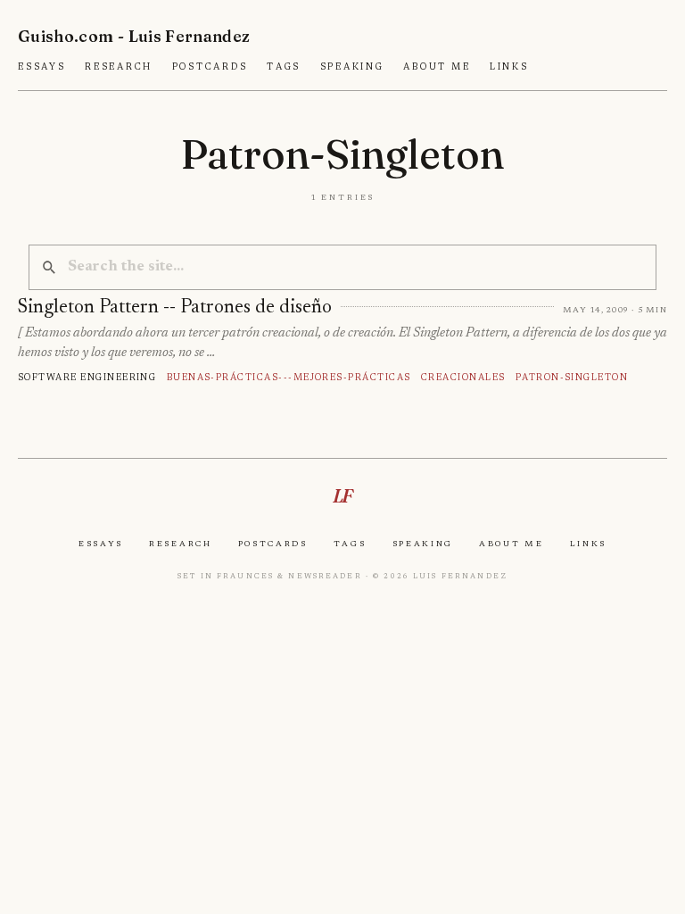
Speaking (352, 67)
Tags (284, 67)
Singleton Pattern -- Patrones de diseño (175, 308)
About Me (436, 67)
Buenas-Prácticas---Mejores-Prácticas (289, 377)
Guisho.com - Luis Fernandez (134, 36)
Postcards (210, 67)
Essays (42, 67)
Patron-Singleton (572, 377)
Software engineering (87, 377)
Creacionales (463, 377)
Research (119, 67)
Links (509, 67)
